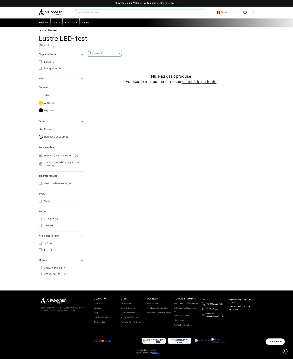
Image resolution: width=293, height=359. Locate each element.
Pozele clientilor (101, 317)
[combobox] (139, 12)
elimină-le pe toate (199, 81)
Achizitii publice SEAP (130, 317)
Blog (96, 313)
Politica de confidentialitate (186, 303)
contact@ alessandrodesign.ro (214, 314)
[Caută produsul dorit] (201, 12)
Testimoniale (99, 322)
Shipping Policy (181, 320)
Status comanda (128, 313)
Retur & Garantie (128, 308)
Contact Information (183, 325)
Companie (98, 303)
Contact (97, 308)
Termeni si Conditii (182, 316)
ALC (155, 350)
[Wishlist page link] (245, 12)
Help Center (126, 303)
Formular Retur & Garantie (132, 322)
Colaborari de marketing (158, 308)
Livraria (155, 353)
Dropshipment (153, 303)
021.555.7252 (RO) (215, 304)
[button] (61, 54)
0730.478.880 (212, 309)
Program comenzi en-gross (159, 313)
